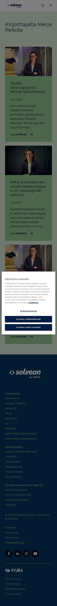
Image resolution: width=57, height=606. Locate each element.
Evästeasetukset (28, 311)
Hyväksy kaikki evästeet (28, 327)
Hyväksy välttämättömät (28, 319)
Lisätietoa (33, 302)
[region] (28, 303)
